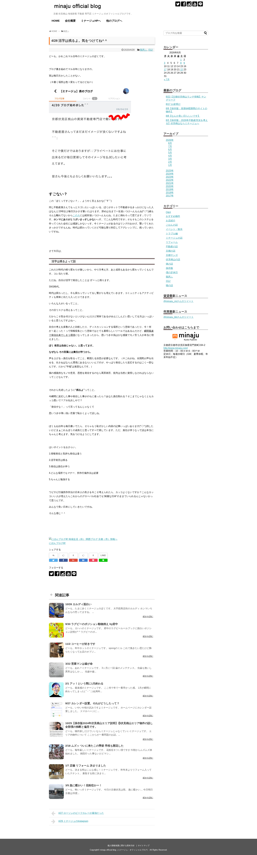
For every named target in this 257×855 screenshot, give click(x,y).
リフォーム (172, 242)
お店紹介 (170, 220)
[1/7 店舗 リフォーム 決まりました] (56, 771)
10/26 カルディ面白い (78, 604)
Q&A (168, 212)
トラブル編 (172, 233)
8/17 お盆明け (173, 104)
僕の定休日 (172, 272)
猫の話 (169, 285)
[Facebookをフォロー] (183, 3)
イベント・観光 (174, 229)
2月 (170, 162)
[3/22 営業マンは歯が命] (56, 669)
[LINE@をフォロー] (200, 3)
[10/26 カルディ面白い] (56, 610)
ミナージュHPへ (91, 20)
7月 (170, 146)
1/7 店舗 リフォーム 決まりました (85, 765)
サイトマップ (143, 845)
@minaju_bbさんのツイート (178, 317)
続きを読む (148, 616)
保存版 (169, 268)
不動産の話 (172, 246)
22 (181, 69)
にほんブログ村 (57, 543)
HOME (56, 20)
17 (165, 69)
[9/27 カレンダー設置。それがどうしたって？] (56, 709)
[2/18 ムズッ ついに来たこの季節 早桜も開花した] (56, 751)
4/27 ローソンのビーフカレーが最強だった (81, 813)
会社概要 (70, 20)
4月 (170, 155)
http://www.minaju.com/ (175, 348)
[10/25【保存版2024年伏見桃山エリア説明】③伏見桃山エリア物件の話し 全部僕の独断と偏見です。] (56, 729)
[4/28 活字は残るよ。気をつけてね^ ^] (83, 560)
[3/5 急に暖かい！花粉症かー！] (56, 791)
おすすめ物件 (173, 216)
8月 (170, 143)
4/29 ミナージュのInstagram (73, 821)
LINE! (103, 555)
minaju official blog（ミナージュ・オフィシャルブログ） (124, 850)
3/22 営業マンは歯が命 (79, 663)
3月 (170, 159)
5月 (170, 152)
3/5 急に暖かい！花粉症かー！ (83, 785)
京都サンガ (172, 255)
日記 (150, 50)
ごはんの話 (172, 225)
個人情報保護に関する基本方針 (121, 845)
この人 (76, 215)
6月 (170, 149)
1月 (170, 165)
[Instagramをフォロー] (189, 3)
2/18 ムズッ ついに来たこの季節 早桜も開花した (94, 745)
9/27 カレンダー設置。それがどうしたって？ (92, 703)
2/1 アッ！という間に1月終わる (84, 683)
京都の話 (170, 251)
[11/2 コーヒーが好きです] (56, 650)
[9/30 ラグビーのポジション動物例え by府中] (56, 630)
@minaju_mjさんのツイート (178, 301)
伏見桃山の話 (173, 259)
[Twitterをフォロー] (177, 3)
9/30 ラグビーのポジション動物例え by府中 (91, 624)
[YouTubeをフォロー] (194, 3)
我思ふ (143, 50)
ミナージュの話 (174, 238)
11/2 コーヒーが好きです (80, 643)
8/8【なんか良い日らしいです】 (183, 116)
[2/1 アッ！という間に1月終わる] (56, 689)
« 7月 (167, 79)
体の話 (169, 264)
